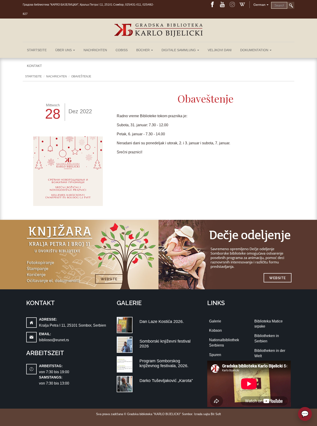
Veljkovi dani (220, 50)
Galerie (215, 321)
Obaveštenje (81, 76)
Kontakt (34, 66)
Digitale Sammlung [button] (179, 50)
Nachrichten (95, 50)
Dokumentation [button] (254, 50)
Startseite (37, 50)
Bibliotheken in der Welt (269, 353)
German (259, 4)
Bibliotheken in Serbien (266, 338)
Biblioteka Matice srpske (268, 323)
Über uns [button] (64, 50)
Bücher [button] (143, 50)
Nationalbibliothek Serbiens (224, 342)
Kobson (215, 330)
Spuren (215, 355)
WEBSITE (109, 279)
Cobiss (122, 50)
